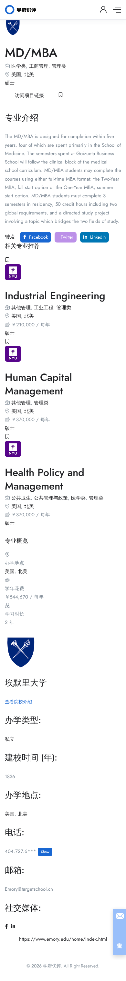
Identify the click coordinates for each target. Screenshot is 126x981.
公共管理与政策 (51, 497)
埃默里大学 (26, 683)
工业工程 (43, 307)
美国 (16, 74)
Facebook (38, 237)
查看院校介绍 (18, 702)
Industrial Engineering (55, 295)
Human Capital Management (38, 384)
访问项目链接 (29, 95)
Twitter (66, 237)
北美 (29, 74)
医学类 (18, 66)
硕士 (10, 82)
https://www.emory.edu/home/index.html (63, 939)
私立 (10, 739)
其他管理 (21, 307)
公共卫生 (21, 497)
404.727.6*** (27, 851)
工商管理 (38, 66)
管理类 (59, 66)
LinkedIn (97, 237)
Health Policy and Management (44, 479)
